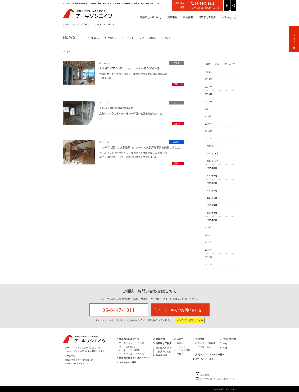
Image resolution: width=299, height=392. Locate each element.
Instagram (205, 374)
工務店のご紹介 (163, 351)
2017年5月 (212, 198)
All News (95, 38)
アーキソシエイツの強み (131, 354)
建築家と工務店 (207, 17)
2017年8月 (212, 175)
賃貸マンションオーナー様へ (210, 354)
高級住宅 (188, 17)
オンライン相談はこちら (189, 320)
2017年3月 (212, 212)
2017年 (208, 138)
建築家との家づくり (151, 17)
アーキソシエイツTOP (75, 24)
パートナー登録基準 (129, 350)
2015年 (208, 235)
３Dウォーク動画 (127, 362)
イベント (129, 38)
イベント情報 (294, 39)
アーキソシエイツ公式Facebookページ (217, 379)
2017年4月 (212, 205)
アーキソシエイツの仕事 (131, 343)
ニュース (97, 24)
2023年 (208, 94)
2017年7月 (212, 183)
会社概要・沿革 (203, 347)
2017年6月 (212, 190)
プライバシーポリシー (206, 359)
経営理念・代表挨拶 (205, 343)
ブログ (167, 38)
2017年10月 (212, 161)
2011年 (208, 264)
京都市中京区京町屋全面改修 (116, 108)
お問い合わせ (228, 17)
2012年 (208, 257)
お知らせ (111, 38)
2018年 (208, 131)
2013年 (208, 250)
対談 (225, 348)
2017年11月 (212, 153)
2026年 (208, 72)
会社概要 (199, 338)
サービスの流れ (127, 347)
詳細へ (177, 84)
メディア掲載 (149, 38)
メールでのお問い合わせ (183, 310)
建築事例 (172, 17)
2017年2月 (212, 220)
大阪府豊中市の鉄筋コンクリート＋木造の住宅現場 (129, 68)
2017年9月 (212, 168)
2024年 (208, 86)
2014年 (208, 242)
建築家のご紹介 (163, 348)
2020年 (208, 116)
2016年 (208, 227)
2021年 (208, 109)
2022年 (208, 101)
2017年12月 (212, 146)
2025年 (208, 79)
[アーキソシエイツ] (87, 17)
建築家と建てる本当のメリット (135, 357)
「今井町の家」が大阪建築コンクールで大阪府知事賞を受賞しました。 (140, 147)
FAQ (225, 343)
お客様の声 (161, 355)
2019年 (208, 124)
